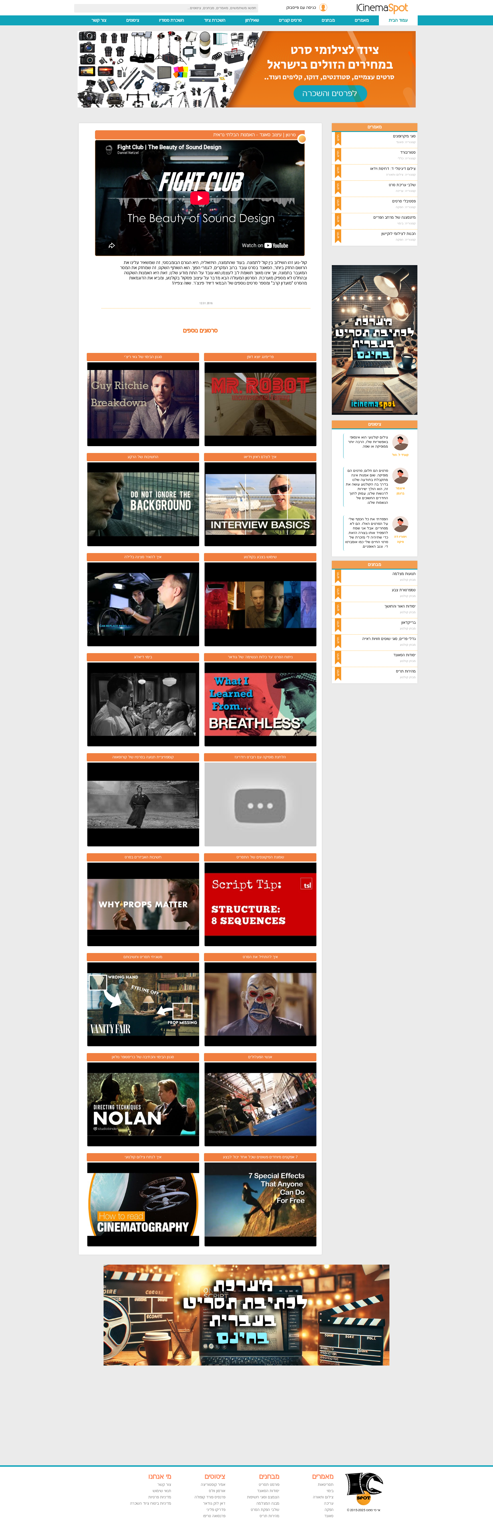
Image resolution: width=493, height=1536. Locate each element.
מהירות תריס (269, 1516)
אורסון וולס (217, 1491)
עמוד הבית (398, 20)
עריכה (329, 1503)
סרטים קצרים (290, 20)
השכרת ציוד (214, 20)
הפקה (329, 1509)
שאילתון (252, 20)
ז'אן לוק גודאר (214, 1503)
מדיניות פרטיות (159, 1497)
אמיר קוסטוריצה (213, 1484)
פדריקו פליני (216, 1509)
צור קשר (99, 20)
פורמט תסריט (269, 1484)
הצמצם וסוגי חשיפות (263, 1497)
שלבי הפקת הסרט (265, 1509)
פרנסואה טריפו (214, 1516)
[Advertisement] (381, 773)
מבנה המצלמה (267, 1503)
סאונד (329, 1516)
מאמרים (362, 20)
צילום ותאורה (323, 1497)
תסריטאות (326, 1484)
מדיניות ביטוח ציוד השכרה (150, 1503)
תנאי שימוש (162, 1491)
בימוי (330, 1491)
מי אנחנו (159, 1477)
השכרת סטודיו (171, 20)
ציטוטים (132, 20)
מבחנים (328, 20)
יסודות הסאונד (268, 1491)
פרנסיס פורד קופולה (210, 1497)
